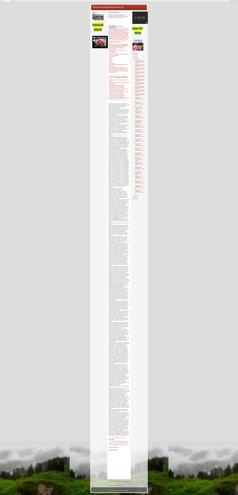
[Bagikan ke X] (111, 439)
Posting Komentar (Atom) (118, 485)
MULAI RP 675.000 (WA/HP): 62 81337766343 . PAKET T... (139, 99)
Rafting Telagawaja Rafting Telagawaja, (116, 47)
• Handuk (110, 59)
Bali (115, 49)
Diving (119, 441)
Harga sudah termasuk (113, 52)
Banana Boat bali (114, 441)
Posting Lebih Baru (113, 481)
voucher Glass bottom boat (117, 443)
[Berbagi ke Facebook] (112, 439)
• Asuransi (111, 60)
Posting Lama (126, 481)
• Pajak (110, 61)
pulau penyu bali (115, 442)
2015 (135, 198)
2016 (135, 197)
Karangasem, (111, 49)
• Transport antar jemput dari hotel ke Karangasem (119, 54)
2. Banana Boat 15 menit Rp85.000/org (116, 85)
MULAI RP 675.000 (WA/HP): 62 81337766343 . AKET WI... (139, 113)
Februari (136, 59)
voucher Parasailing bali (113, 445)
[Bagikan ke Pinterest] (113, 439)
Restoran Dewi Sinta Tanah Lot (108, 7)
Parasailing (123, 441)
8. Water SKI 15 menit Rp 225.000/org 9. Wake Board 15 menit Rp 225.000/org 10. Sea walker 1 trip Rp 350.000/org (117, 95)
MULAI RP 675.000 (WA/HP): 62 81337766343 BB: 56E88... (138, 108)
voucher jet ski (126, 443)
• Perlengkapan (112, 56)
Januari (136, 195)
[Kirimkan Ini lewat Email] (109, 439)
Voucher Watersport (122, 445)
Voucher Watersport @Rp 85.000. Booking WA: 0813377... (139, 62)
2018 (135, 54)
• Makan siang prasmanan (114, 55)
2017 (135, 56)
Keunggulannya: (112, 63)
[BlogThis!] (110, 439)
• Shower (110, 58)
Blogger (127, 490)
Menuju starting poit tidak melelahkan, (116, 69)
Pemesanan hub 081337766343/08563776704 (119, 98)
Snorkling (120, 442)
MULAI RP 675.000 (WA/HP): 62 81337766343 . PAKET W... (139, 136)
